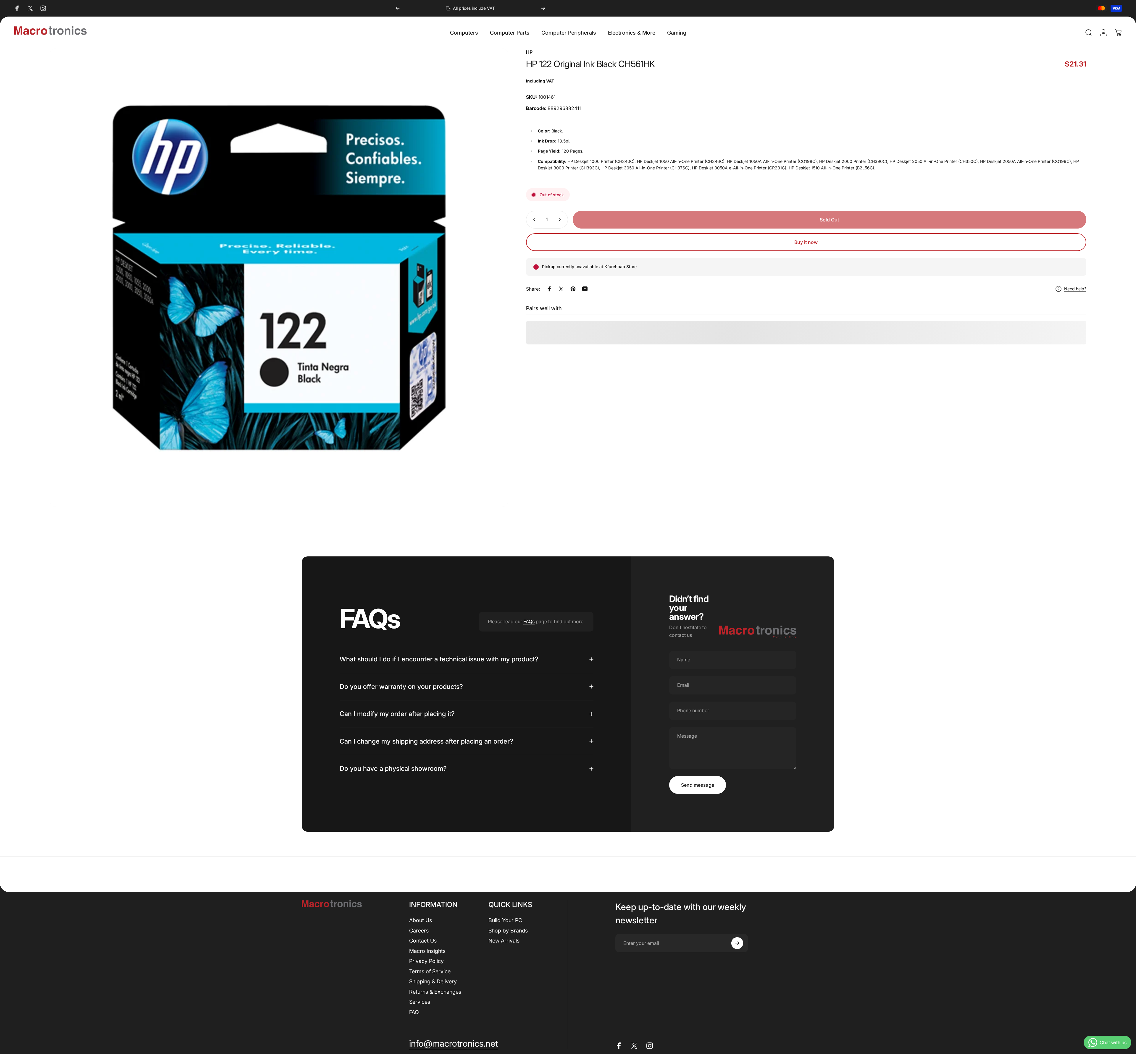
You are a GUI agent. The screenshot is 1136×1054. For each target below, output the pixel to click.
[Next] (543, 8)
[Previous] (397, 8)
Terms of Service (430, 971)
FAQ (414, 1012)
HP (529, 52)
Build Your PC (505, 920)
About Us (420, 920)
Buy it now (806, 242)
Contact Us (423, 941)
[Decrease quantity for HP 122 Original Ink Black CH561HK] (533, 219)
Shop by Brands (508, 930)
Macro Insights (427, 951)
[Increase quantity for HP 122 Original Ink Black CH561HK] (561, 219)
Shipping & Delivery (433, 981)
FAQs (529, 621)
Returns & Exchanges (435, 992)
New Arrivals (503, 941)
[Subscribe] (737, 943)
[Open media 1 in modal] (279, 277)
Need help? (1075, 289)
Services (419, 1002)
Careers (419, 930)
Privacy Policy (426, 961)
